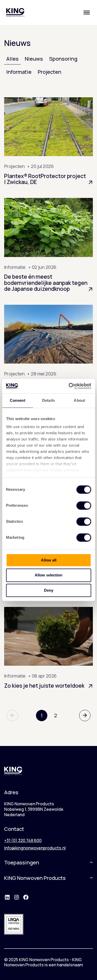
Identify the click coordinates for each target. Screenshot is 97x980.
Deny (48, 590)
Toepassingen (21, 862)
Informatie (19, 71)
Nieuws (34, 58)
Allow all (48, 560)
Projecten (49, 71)
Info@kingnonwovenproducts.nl (35, 848)
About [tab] (79, 400)
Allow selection (48, 575)
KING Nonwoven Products (35, 877)
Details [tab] (48, 400)
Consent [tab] (17, 400)
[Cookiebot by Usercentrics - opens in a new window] (69, 386)
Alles (12, 58)
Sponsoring (63, 58)
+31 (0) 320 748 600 (23, 840)
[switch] (83, 505)
